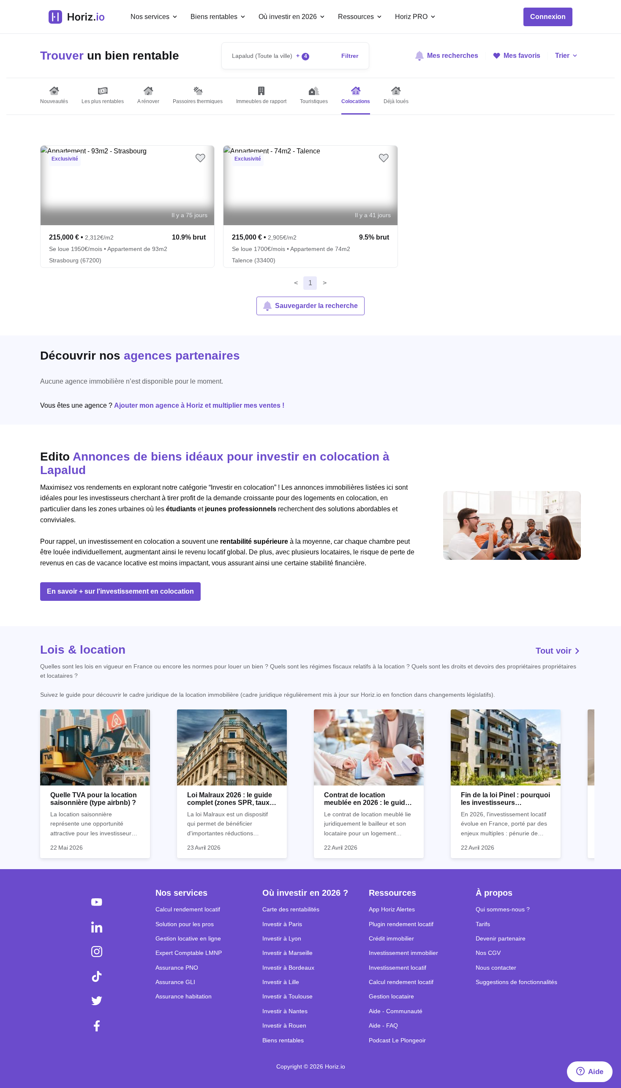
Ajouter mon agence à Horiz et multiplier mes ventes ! (199, 405)
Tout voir (555, 650)
